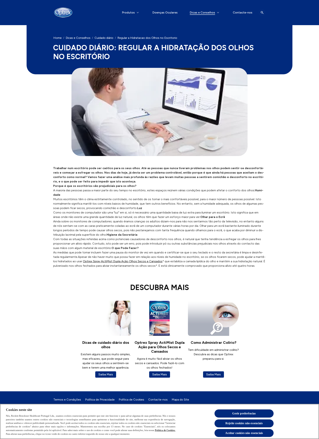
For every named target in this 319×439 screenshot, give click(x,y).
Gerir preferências (244, 413)
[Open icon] (262, 12)
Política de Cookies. (165, 430)
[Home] (63, 12)
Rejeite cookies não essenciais (244, 423)
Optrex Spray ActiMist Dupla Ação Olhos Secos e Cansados (122, 261)
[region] (159, 421)
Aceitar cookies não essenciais (244, 433)
